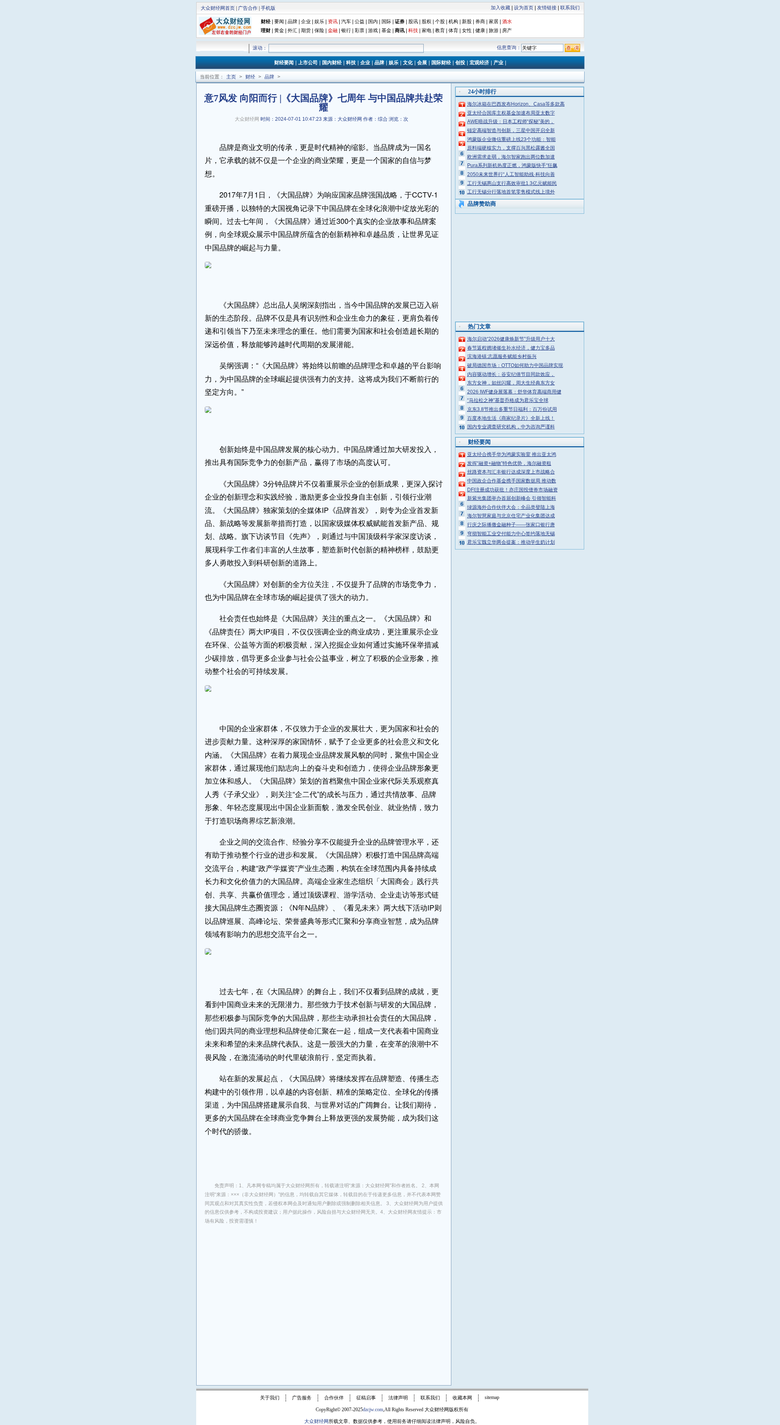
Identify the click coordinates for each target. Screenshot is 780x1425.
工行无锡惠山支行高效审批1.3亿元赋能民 (512, 183)
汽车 (346, 21)
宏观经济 (479, 62)
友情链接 (547, 8)
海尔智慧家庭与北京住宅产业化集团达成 (511, 516)
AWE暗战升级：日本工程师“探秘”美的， (511, 121)
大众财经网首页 (218, 8)
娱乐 (319, 21)
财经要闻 (284, 62)
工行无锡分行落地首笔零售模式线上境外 (511, 192)
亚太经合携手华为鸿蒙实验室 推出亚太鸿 (511, 454)
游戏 (373, 30)
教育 (440, 30)
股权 (426, 21)
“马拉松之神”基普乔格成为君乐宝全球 (507, 400)
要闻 (279, 21)
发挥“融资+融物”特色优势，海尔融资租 (509, 463)
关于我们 (270, 1398)
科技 (351, 62)
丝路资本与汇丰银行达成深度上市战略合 (511, 472)
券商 (480, 21)
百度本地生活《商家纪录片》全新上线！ (511, 418)
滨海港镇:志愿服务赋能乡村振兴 (502, 356)
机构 (453, 21)
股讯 (413, 21)
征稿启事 (366, 1398)
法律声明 (398, 1398)
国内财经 (332, 62)
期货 (306, 30)
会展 (422, 62)
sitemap (492, 1397)
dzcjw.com (373, 1409)
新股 (467, 21)
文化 (408, 62)
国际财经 (441, 62)
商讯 (400, 30)
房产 (507, 30)
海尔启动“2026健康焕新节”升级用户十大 (511, 339)
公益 (359, 21)
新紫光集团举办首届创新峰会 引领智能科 (511, 498)
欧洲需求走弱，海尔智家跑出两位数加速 (511, 157)
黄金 (279, 30)
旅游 (493, 30)
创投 (460, 62)
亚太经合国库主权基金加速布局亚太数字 (511, 113)
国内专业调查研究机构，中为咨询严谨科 (511, 427)
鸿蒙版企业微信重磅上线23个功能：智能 (511, 139)
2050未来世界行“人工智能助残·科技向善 (511, 174)
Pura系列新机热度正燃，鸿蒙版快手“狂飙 (512, 165)
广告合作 (248, 8)
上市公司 (308, 62)
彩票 (359, 30)
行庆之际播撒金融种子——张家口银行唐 (511, 525)
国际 (386, 21)
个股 (440, 21)
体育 (453, 30)
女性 (467, 30)
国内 (373, 21)
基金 (386, 30)
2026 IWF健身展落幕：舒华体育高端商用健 (514, 392)
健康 (480, 30)
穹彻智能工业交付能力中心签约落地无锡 (511, 534)
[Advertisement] (324, 1292)
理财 (266, 30)
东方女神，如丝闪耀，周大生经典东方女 (511, 383)
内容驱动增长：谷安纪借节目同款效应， (511, 374)
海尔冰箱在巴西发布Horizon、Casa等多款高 (516, 104)
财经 (266, 21)
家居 (493, 21)
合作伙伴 (334, 1398)
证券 (400, 21)
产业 (498, 62)
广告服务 (302, 1398)
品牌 (292, 21)
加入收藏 (500, 8)
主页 (231, 77)
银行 (346, 30)
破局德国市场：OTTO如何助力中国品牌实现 (515, 365)
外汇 (292, 30)
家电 (426, 30)
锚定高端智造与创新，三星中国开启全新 (511, 130)
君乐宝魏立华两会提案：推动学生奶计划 (511, 542)
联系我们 (570, 8)
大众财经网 (247, 119)
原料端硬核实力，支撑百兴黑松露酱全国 (511, 148)
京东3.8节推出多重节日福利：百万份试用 (512, 409)
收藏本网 (462, 1398)
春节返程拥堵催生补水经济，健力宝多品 (511, 348)
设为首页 (523, 8)
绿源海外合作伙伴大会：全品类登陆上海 (511, 507)
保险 (319, 30)
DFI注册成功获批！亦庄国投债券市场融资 (512, 490)
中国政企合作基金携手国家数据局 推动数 (511, 481)
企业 (306, 21)
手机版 (268, 8)
